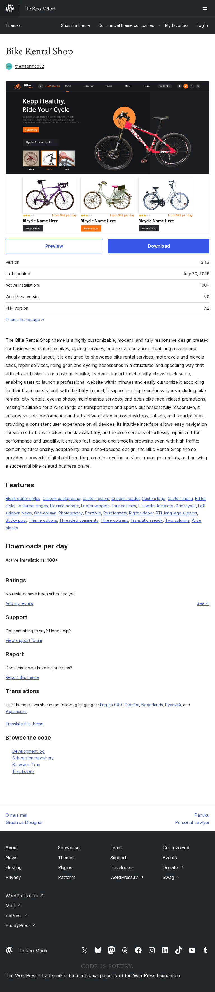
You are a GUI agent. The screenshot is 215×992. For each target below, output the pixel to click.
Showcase (69, 847)
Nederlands (152, 704)
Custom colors (96, 498)
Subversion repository (33, 757)
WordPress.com (25, 896)
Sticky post (16, 520)
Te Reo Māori (33, 950)
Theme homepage (23, 319)
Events (170, 857)
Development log (28, 751)
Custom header (125, 498)
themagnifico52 (29, 66)
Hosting (14, 867)
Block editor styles (23, 498)
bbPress (17, 915)
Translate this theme (24, 723)
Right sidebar (141, 513)
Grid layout (186, 505)
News (27, 513)
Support (118, 857)
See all (203, 603)
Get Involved (176, 847)
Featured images (32, 505)
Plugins (65, 867)
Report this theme (22, 677)
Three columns (114, 520)
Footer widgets (95, 505)
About (12, 847)
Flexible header (64, 505)
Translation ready (146, 520)
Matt (13, 905)
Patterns (67, 877)
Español (132, 704)
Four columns (124, 505)
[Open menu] (206, 8)
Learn (116, 847)
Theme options (43, 520)
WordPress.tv (127, 877)
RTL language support (176, 513)
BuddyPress (21, 925)
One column (45, 513)
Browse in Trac (26, 764)
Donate (173, 867)
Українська (16, 711)
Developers (122, 867)
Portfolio (93, 513)
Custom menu (180, 498)
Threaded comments (78, 520)
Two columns (177, 520)
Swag (171, 877)
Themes (13, 25)
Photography (71, 513)
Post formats (115, 513)
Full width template (155, 505)
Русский (173, 704)
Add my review (19, 603)
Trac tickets (23, 771)
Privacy (13, 877)
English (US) (111, 704)
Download (159, 246)
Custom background (61, 498)
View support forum (24, 640)
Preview (54, 246)
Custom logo (153, 498)
